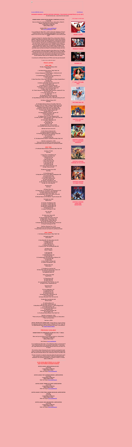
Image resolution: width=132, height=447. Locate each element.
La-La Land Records (52, 28)
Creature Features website (49, 326)
